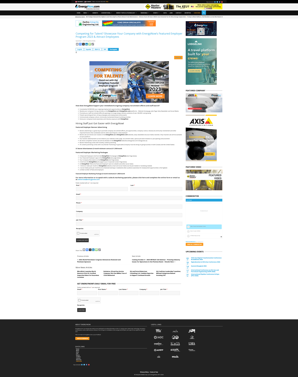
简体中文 (97, 49)
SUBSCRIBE (197, 13)
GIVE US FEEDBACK (82, 338)
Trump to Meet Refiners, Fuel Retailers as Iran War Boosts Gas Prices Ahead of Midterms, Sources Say (206, 17)
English (79, 49)
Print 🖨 (178, 57)
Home (78, 13)
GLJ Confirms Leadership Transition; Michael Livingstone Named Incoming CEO (168, 273)
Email (78, 194)
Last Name (123, 289)
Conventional (106, 13)
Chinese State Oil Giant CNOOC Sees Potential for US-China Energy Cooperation (151, 17)
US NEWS (88, 1)
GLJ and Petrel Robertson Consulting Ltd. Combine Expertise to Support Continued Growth (141, 273)
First (78, 185)
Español (88, 49)
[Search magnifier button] (204, 13)
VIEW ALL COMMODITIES (194, 244)
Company (79, 211)
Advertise (188, 13)
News (85, 13)
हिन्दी (105, 49)
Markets (95, 13)
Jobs (171, 13)
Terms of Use (154, 372)
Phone (79, 203)
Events (155, 13)
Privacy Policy (144, 372)
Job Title (79, 220)
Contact (178, 13)
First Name (102, 289)
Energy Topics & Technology (125, 13)
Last (132, 185)
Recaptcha (79, 228)
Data (165, 13)
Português (113, 49)
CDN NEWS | (80, 1)
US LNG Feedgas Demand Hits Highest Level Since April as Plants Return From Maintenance (99, 17)
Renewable (144, 13)
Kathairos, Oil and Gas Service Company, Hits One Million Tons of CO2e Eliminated (115, 273)
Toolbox (78, 356)
